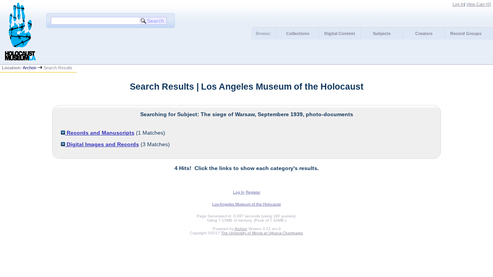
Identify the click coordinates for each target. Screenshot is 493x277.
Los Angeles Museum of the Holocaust (246, 204)
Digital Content (339, 33)
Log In (458, 4)
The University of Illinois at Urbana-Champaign (262, 233)
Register (253, 192)
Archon (29, 67)
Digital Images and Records (102, 144)
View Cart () (478, 4)
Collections (297, 33)
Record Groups (465, 33)
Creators (424, 33)
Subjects (382, 33)
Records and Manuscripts (99, 133)
